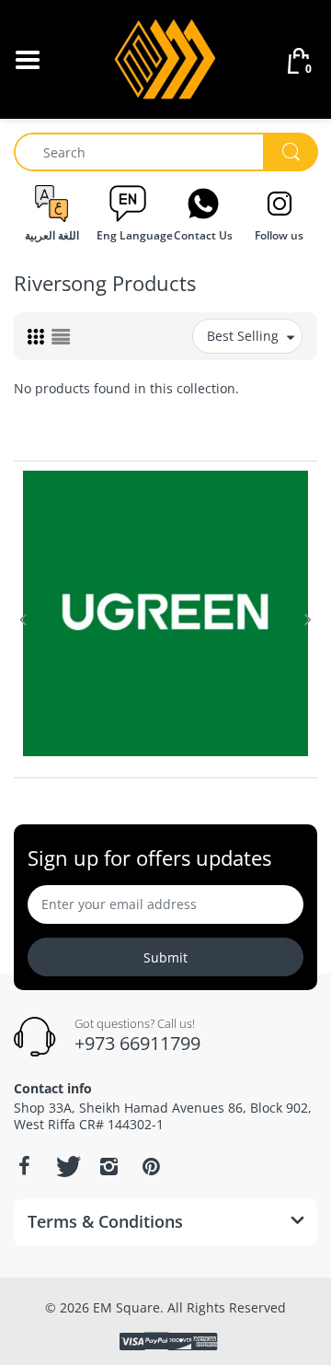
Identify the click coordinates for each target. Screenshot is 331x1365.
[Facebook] (24, 1166)
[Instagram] (108, 1166)
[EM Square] (165, 57)
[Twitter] (66, 1166)
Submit (165, 957)
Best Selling (243, 335)
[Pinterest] (151, 1166)
